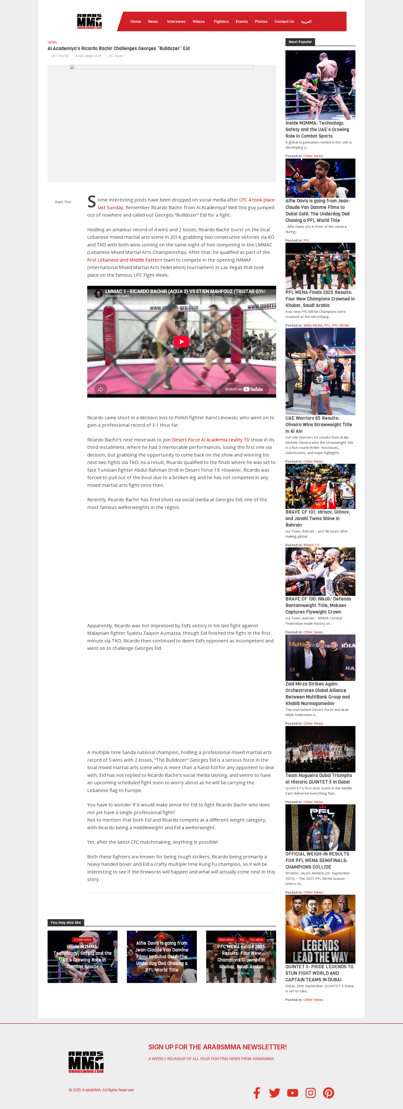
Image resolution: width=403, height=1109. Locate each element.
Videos (199, 21)
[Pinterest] (328, 1093)
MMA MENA (226, 940)
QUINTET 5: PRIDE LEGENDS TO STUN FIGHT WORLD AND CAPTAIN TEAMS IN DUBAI (319, 973)
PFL (162, 936)
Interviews (176, 21)
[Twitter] (275, 1093)
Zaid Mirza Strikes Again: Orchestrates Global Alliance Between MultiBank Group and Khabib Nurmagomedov (317, 694)
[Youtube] (293, 1093)
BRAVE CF (311, 545)
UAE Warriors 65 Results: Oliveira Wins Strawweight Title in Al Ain (318, 424)
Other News (82, 940)
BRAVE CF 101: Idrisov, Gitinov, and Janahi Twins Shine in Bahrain (317, 518)
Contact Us (284, 21)
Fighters (221, 21)
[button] (154, 22)
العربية (306, 21)
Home (136, 21)
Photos (261, 21)
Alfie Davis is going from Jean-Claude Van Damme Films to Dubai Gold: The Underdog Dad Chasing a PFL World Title (161, 956)
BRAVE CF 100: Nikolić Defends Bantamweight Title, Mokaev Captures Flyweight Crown (318, 605)
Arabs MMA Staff (88, 56)
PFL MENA (256, 940)
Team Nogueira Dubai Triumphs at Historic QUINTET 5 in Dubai (318, 778)
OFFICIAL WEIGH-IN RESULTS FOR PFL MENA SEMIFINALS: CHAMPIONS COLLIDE (317, 860)
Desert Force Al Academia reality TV (211, 440)
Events (242, 21)
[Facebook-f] (257, 1093)
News (153, 21)
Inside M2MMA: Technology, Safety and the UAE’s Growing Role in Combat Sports (82, 957)
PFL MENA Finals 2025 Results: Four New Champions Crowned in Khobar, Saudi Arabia (241, 957)
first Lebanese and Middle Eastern (124, 260)
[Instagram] (310, 1093)
